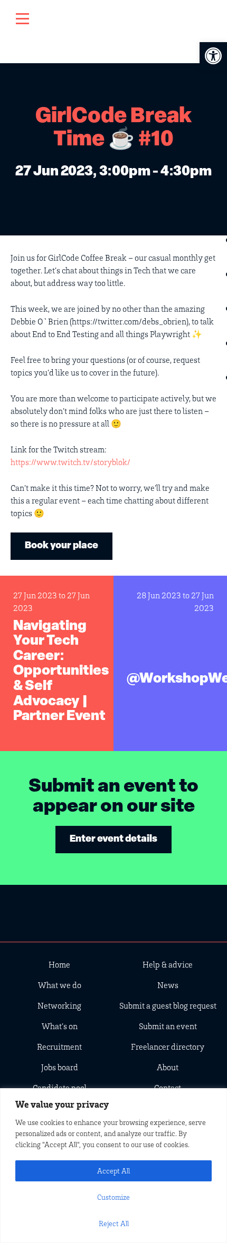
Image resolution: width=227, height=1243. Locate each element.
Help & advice (168, 964)
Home (59, 964)
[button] (213, 56)
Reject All (114, 1223)
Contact (167, 1087)
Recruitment (59, 1046)
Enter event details (113, 839)
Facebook (146, 911)
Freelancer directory (167, 1046)
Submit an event (168, 1026)
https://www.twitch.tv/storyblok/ (70, 462)
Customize (113, 1196)
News (167, 985)
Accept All (113, 1170)
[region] (113, 1165)
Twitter (80, 911)
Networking (59, 1005)
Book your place (61, 546)
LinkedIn (113, 911)
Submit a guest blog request (167, 1005)
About (167, 1067)
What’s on (60, 1026)
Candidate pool (60, 1087)
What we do (59, 985)
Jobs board (59, 1067)
